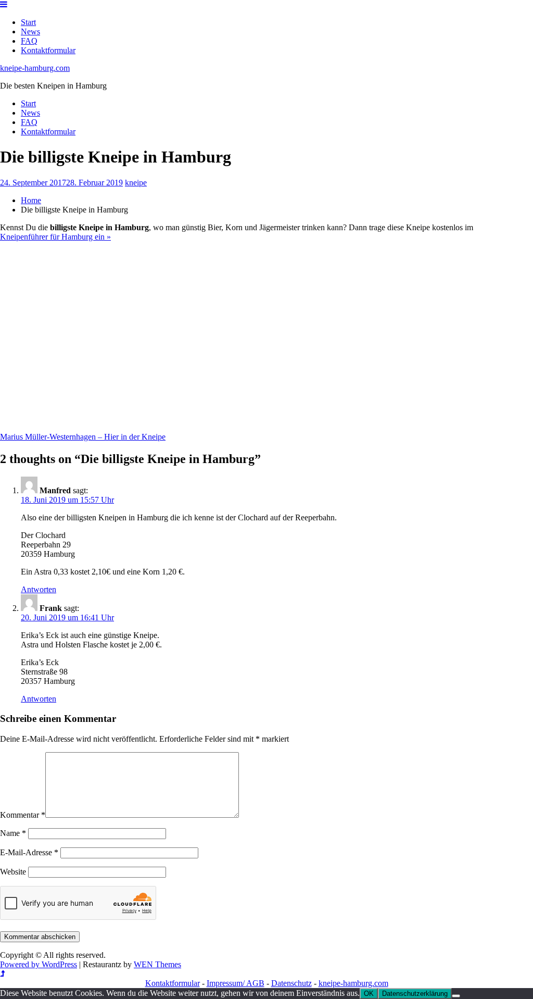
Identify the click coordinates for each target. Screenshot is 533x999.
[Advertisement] (252, 342)
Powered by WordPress (38, 964)
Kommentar (22, 814)
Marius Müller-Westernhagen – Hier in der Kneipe (83, 436)
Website (13, 871)
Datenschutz (291, 983)
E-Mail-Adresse (29, 852)
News (30, 31)
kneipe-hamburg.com (35, 68)
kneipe (136, 182)
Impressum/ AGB (235, 983)
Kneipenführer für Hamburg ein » (55, 236)
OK (369, 993)
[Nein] (456, 995)
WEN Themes (157, 964)
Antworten (38, 589)
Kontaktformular (48, 50)
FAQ (29, 40)
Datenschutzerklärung (415, 993)
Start (28, 22)
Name (13, 833)
